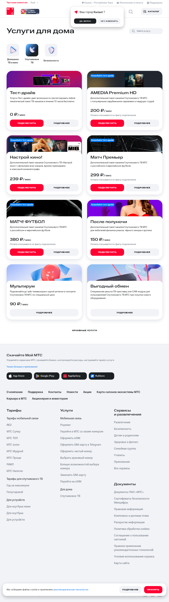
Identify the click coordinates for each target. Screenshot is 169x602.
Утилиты (119, 455)
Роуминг (65, 425)
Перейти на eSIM (70, 482)
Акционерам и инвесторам (50, 399)
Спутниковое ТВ (70, 496)
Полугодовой (15, 492)
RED (9, 425)
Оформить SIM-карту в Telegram (80, 445)
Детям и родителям (126, 436)
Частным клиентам (17, 2)
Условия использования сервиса (134, 557)
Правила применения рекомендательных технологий (133, 548)
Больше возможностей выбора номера (79, 466)
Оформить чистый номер (76, 451)
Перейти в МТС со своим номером (81, 432)
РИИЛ (10, 464)
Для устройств (16, 500)
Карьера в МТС (17, 399)
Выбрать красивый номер (76, 458)
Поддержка (35, 392)
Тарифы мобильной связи (22, 418)
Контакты (54, 392)
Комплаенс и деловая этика (131, 516)
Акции (87, 392)
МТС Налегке (15, 471)
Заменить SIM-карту (73, 475)
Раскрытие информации (129, 522)
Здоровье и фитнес (126, 442)
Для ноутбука (15, 513)
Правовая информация (128, 509)
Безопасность (122, 429)
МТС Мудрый (15, 451)
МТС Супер (13, 432)
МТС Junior (13, 445)
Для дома (66, 489)
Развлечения (122, 422)
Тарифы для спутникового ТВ (25, 479)
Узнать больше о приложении (22, 366)
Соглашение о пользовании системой (131, 537)
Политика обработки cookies (132, 529)
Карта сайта (121, 563)
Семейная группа (125, 449)
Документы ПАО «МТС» (129, 492)
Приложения (122, 462)
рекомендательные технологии (70, 589)
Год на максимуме (18, 486)
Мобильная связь (71, 418)
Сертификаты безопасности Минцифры (131, 501)
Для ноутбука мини (18, 507)
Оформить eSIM (70, 438)
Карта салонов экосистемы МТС (118, 392)
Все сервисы (122, 468)
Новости (72, 392)
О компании (15, 392)
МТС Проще (14, 458)
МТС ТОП (12, 438)
